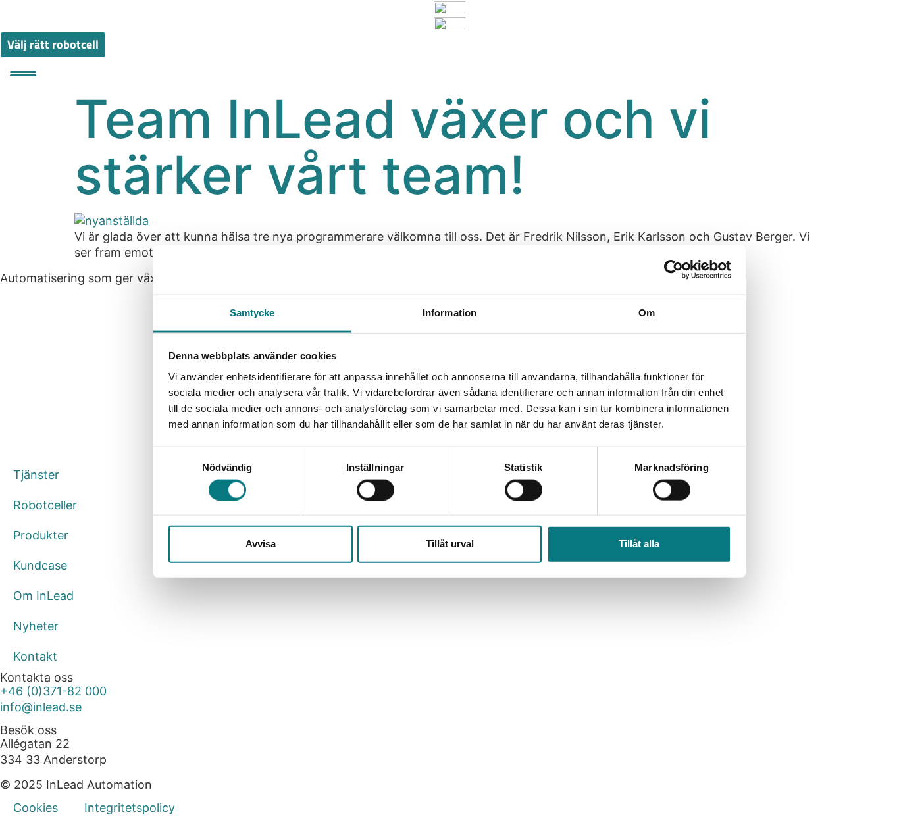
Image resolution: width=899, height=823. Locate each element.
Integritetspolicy (129, 807)
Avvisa (260, 543)
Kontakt (35, 656)
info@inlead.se (41, 707)
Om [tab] (646, 312)
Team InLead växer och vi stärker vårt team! (392, 147)
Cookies (35, 807)
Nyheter (36, 626)
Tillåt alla (639, 543)
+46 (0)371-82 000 (53, 691)
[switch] (375, 489)
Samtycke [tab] (252, 312)
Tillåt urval (450, 543)
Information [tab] (449, 312)
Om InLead (43, 596)
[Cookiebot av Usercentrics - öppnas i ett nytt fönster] (673, 270)
